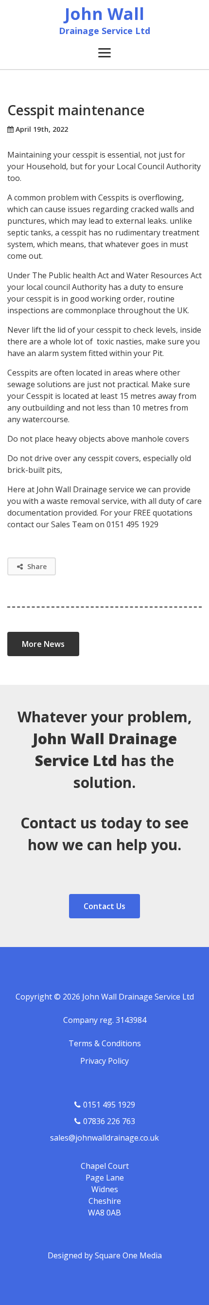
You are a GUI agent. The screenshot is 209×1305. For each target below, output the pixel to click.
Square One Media (128, 1255)
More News (43, 644)
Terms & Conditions (105, 1043)
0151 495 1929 (109, 1104)
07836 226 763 (109, 1121)
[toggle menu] (104, 52)
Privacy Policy (104, 1060)
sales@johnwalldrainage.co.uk (104, 1137)
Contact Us (104, 906)
